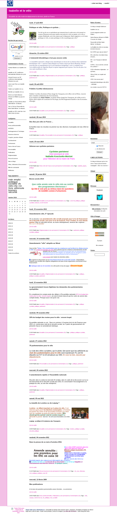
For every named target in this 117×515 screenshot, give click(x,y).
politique (72, 47)
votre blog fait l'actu (83, 511)
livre (10, 188)
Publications (11, 152)
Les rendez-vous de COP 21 (98, 87)
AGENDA (10, 128)
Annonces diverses (13, 134)
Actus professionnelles (14, 125)
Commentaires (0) (64, 230)
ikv (36, 77)
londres (72, 429)
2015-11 (10, 229)
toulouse (37, 202)
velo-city (13, 185)
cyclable (55, 497)
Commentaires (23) (67, 166)
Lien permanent (50, 47)
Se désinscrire (101, 149)
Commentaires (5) (70, 390)
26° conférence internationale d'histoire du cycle (15, 79)
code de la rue (38, 497)
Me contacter (99, 245)
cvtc (30, 473)
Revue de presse (13, 158)
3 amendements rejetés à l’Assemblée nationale (47, 375)
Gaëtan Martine (12, 67)
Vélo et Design (96, 209)
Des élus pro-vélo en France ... (41, 122)
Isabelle (10, 101)
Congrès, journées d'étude (15, 137)
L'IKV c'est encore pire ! (97, 79)
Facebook (100, 190)
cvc (20, 186)
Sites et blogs (12, 161)
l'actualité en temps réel (53, 509)
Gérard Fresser (12, 77)
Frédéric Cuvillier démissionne (41, 89)
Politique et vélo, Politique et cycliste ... (44, 27)
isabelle (10, 72)
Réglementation (12, 155)
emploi (17, 179)
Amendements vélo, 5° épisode (41, 214)
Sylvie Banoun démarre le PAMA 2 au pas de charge (16, 96)
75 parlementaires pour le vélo (41, 345)
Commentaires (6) (60, 47)
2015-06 (10, 244)
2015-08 (10, 238)
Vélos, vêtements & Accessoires (17, 164)
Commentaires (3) (60, 110)
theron (10, 95)
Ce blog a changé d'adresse (98, 26)
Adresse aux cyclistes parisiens (41, 146)
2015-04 (10, 250)
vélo (86, 495)
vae (78, 471)
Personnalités (12, 149)
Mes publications (36, 484)
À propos (99, 240)
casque (31, 497)
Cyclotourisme (12, 140)
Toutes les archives (13, 253)
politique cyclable (13, 183)
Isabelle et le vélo (20, 10)
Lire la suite (33, 43)
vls (19, 183)
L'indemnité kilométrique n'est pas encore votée (48, 58)
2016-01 (10, 223)
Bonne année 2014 (36, 179)
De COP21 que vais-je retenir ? (99, 52)
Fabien (10, 89)
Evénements (11, 143)
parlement (32, 77)
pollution (40, 473)
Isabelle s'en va (19, 89)
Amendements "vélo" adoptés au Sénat (44, 243)
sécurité (12, 192)
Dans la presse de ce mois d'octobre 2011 (45, 442)
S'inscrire (100, 145)
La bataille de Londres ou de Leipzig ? (44, 403)
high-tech (28, 511)
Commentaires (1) (60, 200)
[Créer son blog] (96, 3)
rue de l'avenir (44, 202)
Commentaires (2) (69, 135)
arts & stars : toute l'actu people (42, 511)
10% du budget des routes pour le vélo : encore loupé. (50, 317)
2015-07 (10, 241)
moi (51, 497)
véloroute (19, 188)
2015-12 (10, 226)
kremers (12, 190)
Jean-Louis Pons (13, 84)
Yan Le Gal (11, 106)
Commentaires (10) (70, 75)
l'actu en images (58, 511)
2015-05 (10, 247)
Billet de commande (13, 167)
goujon (84, 166)
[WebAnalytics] (100, 255)
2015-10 (10, 232)
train (10, 179)
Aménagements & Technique (16, 131)
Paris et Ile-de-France (14, 146)
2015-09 (10, 235)
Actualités (11, 122)
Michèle (10, 92)
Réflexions (11, 170)
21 (20, 209)
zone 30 (72, 200)
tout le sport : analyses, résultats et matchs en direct (77, 509)
